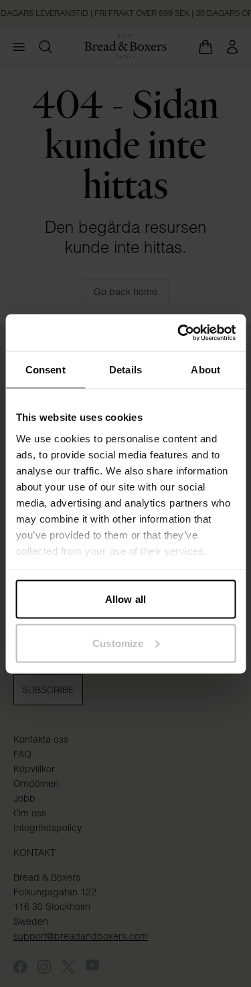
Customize (117, 642)
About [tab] (205, 369)
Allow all (125, 599)
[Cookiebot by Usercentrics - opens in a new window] (179, 332)
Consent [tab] (45, 369)
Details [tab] (125, 369)
